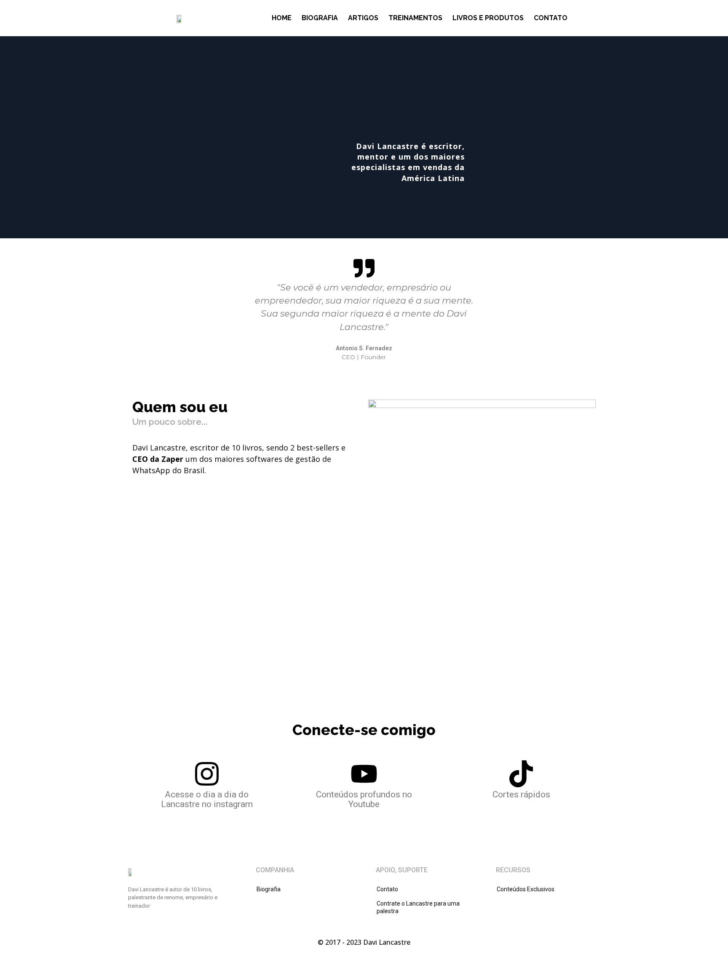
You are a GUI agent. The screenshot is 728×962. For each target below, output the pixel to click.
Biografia (320, 18)
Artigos (363, 18)
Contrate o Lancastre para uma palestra (418, 907)
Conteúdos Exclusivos (525, 889)
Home (282, 18)
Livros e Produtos (488, 18)
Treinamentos (415, 18)
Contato (550, 18)
